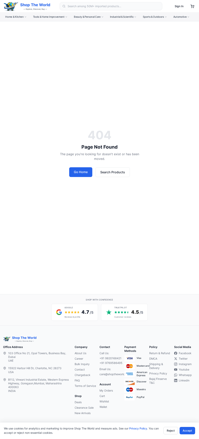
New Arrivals (83, 413)
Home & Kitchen (14, 16)
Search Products (112, 172)
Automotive (180, 16)
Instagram (185, 364)
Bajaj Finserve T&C (158, 380)
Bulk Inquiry (82, 364)
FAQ (77, 380)
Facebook (185, 353)
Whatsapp (185, 375)
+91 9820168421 (110, 358)
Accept (187, 430)
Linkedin (184, 380)
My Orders (106, 390)
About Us (80, 353)
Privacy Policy (138, 428)
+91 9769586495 (111, 363)
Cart (102, 396)
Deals (78, 402)
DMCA (153, 358)
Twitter (183, 358)
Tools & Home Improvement (49, 16)
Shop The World (35, 5)
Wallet (103, 406)
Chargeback (82, 375)
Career (79, 358)
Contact (80, 369)
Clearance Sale (84, 407)
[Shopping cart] (192, 6)
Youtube (184, 369)
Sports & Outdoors (153, 16)
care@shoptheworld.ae (110, 374)
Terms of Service (85, 385)
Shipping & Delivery (156, 366)
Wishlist (104, 401)
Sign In (179, 6)
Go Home (81, 172)
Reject (171, 430)
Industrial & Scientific (122, 16)
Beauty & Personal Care (87, 16)
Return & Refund (159, 353)
